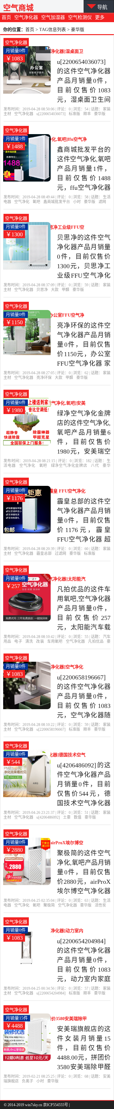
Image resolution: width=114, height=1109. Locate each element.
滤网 (102, 202)
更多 (99, 17)
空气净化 (21, 202)
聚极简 (49, 905)
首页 (6, 17)
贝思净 (42, 290)
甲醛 (65, 290)
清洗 (29, 641)
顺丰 (87, 114)
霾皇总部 (44, 553)
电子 (18, 641)
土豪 (67, 817)
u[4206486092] (48, 817)
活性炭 (100, 905)
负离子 (27, 1081)
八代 (95, 465)
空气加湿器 (53, 17)
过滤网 (60, 553)
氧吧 (36, 202)
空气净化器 (26, 17)
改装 (40, 641)
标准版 (74, 114)
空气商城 (18, 7)
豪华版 (99, 114)
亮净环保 (44, 377)
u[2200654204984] (51, 993)
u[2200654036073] (51, 114)
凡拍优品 (95, 641)
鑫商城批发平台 (56, 202)
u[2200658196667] (51, 729)
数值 (77, 817)
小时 (77, 202)
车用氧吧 (54, 641)
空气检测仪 (80, 17)
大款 (55, 290)
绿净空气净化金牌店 (69, 465)
